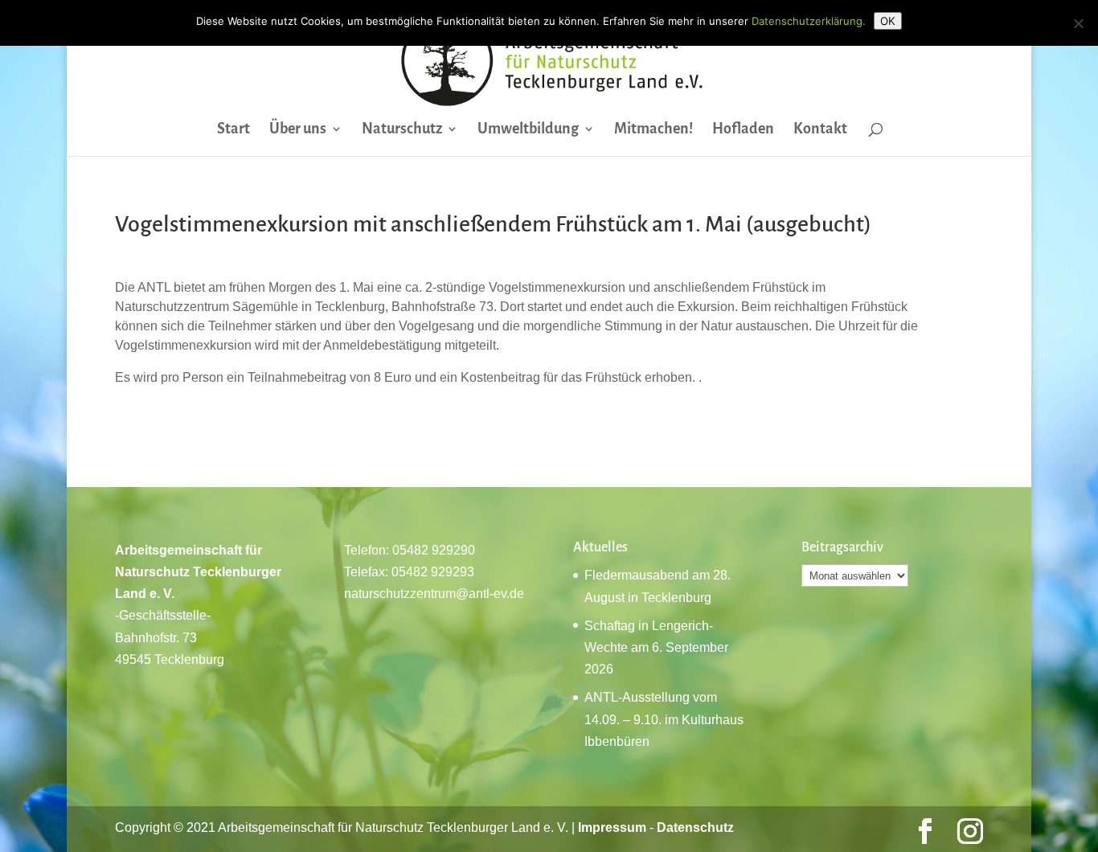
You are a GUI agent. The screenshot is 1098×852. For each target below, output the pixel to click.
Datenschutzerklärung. (809, 20)
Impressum (612, 827)
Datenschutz (695, 827)
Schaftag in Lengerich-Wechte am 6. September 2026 (656, 647)
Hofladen (743, 130)
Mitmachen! (653, 130)
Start (233, 130)
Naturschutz (402, 130)
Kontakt (820, 130)
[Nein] (1078, 23)
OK (887, 20)
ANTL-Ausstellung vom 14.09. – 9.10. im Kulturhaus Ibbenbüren (664, 719)
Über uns (297, 130)
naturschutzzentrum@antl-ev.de (434, 593)
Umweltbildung (528, 130)
